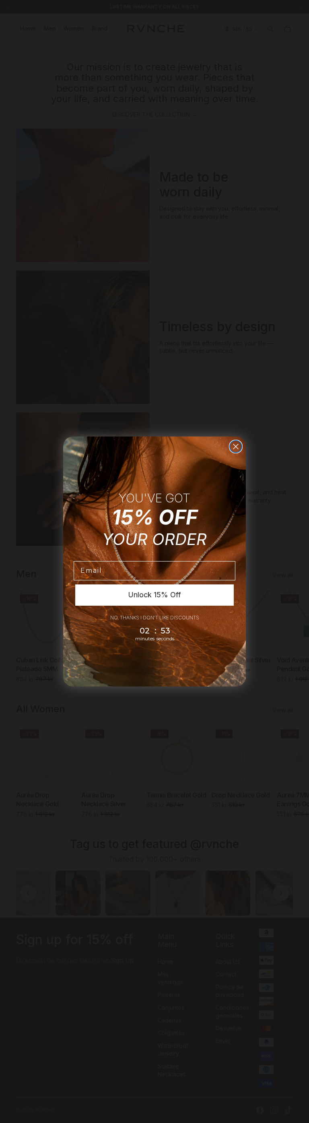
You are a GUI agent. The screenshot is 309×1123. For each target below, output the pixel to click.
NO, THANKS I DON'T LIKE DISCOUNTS (154, 618)
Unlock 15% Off (154, 594)
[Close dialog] (236, 447)
